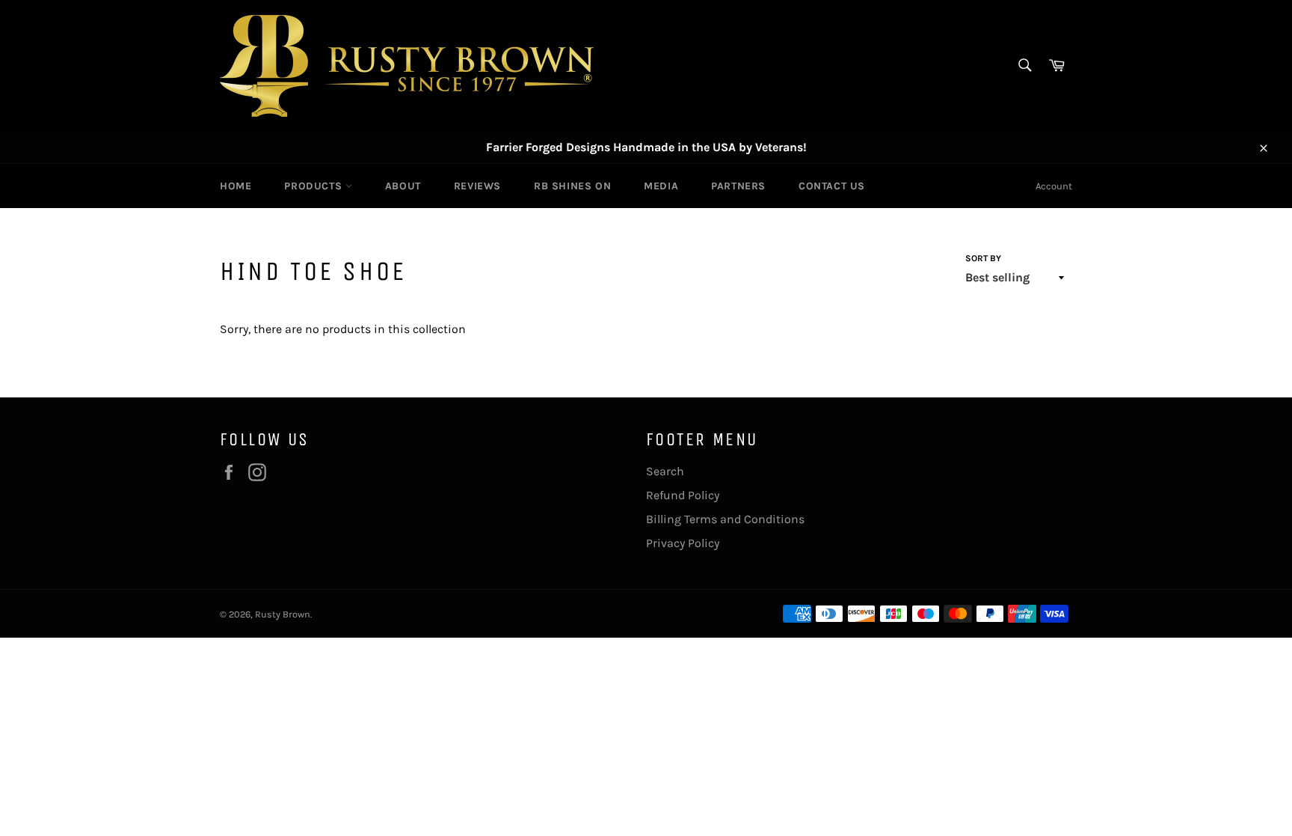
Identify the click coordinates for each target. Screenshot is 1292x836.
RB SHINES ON (572, 186)
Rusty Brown (282, 614)
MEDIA (661, 186)
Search (665, 471)
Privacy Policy (682, 543)
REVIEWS (477, 186)
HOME (235, 186)
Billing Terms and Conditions (725, 519)
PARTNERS (738, 186)
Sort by (983, 258)
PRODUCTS (314, 186)
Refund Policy (682, 495)
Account (1054, 186)
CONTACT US (832, 186)
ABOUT (403, 186)
